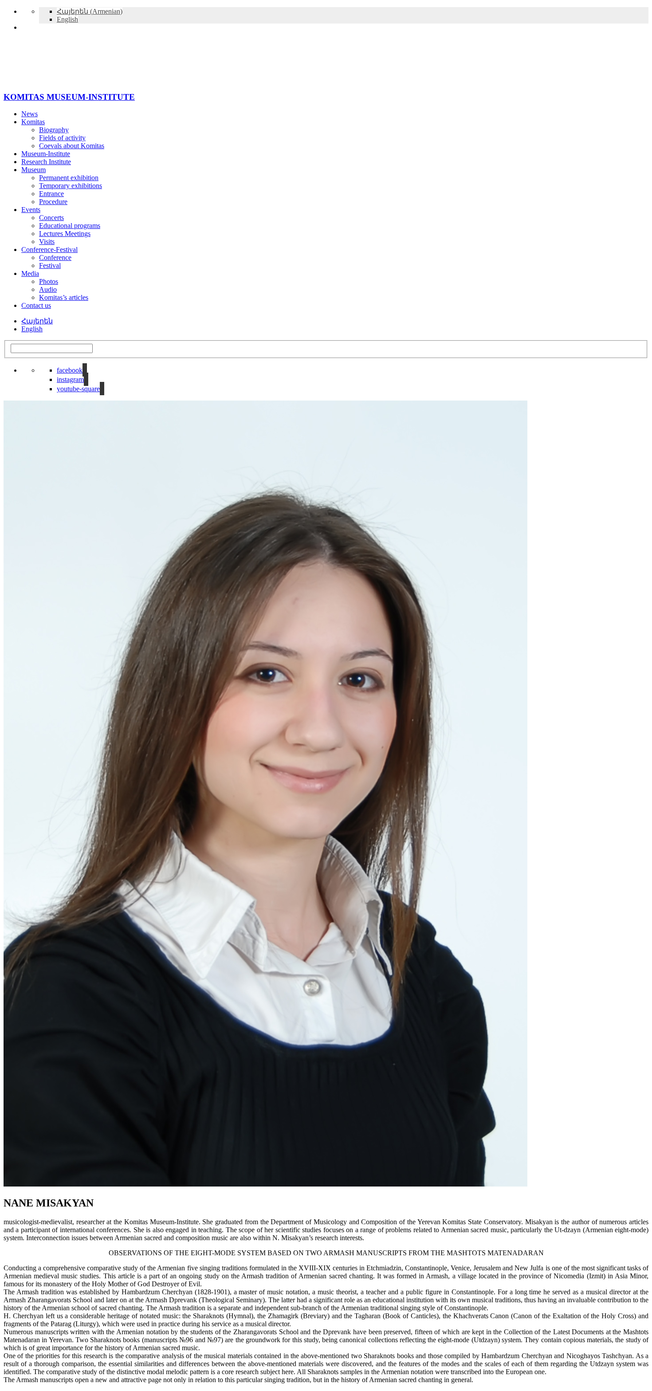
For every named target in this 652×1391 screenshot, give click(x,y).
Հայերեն (37, 321)
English (32, 329)
